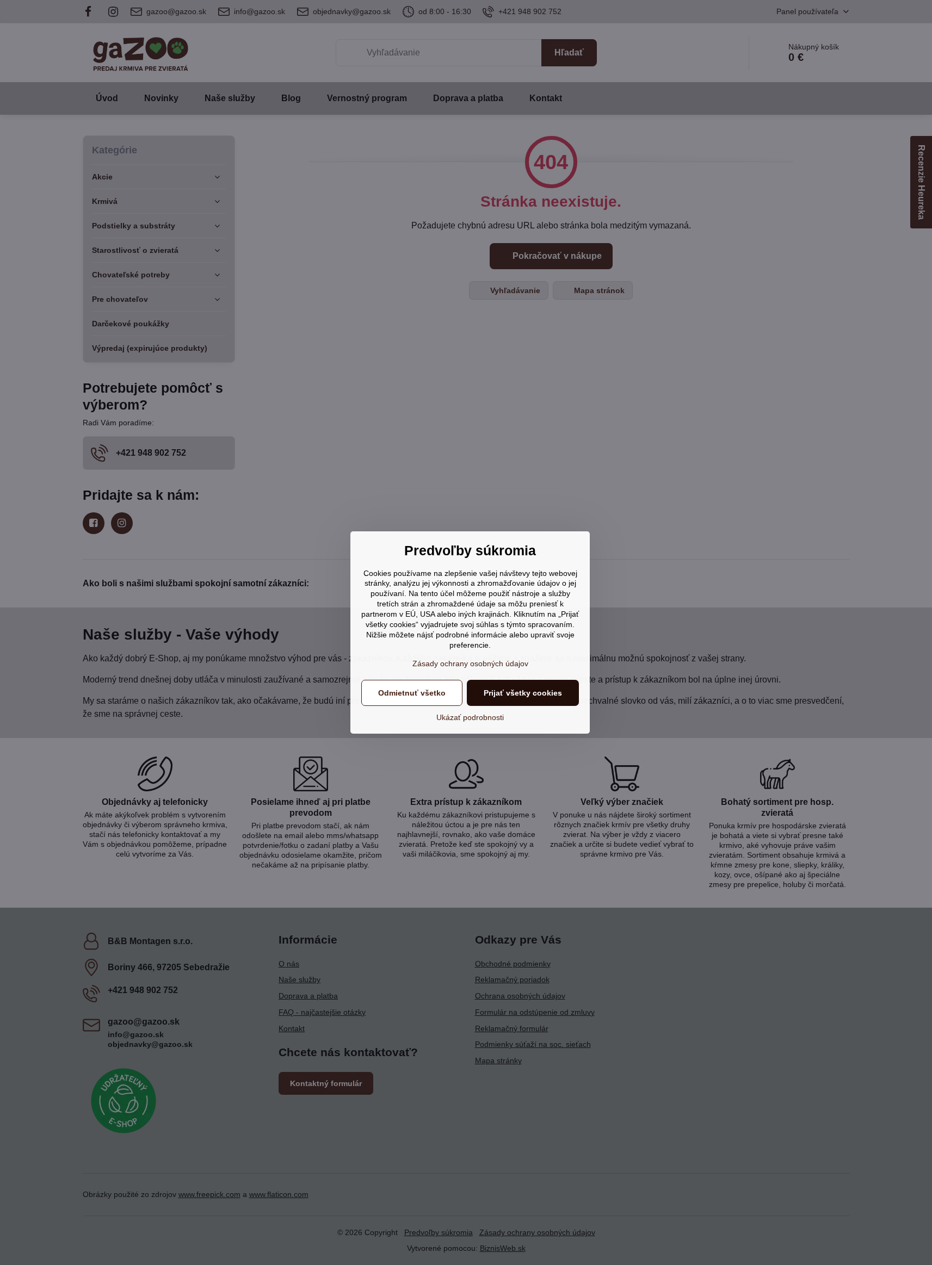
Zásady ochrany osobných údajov (470, 663)
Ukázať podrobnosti (470, 717)
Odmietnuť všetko (412, 693)
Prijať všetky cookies (523, 693)
